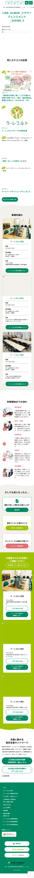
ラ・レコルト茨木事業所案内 (10, 824)
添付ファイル (6, 29)
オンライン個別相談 (17, 546)
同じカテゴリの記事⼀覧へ (10, 199)
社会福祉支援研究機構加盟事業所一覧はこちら (17, 760)
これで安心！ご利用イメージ (10, 796)
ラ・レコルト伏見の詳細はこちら (17, 614)
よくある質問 (6, 807)
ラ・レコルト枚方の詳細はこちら (17, 667)
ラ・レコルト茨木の (17, 384)
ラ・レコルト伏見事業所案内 (10, 818)
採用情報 (5, 810)
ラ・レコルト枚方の (17, 327)
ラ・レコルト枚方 (14, 2)
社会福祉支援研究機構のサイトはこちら (17, 769)
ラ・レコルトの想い (8, 790)
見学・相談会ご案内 (8, 801)
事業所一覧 (6, 815)
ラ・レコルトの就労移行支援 (10, 793)
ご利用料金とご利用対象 (9, 799)
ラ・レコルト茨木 (21, 2)
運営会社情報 (6, 813)
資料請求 (17, 510)
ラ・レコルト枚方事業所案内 (10, 821)
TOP (4, 787)
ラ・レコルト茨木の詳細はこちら (17, 718)
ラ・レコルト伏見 (8, 2)
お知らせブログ (7, 804)
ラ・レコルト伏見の (17, 270)
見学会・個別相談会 (17, 528)
